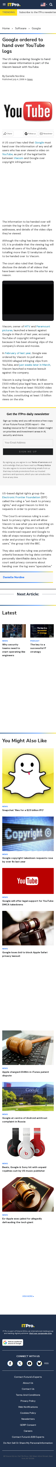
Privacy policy (28, 1400)
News (30, 79)
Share (9, 133)
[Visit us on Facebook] (10, 1363)
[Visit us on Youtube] (29, 1363)
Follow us (32, 133)
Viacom (18, 158)
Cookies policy (28, 1412)
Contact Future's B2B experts (28, 1436)
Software (20, 28)
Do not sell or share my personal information (28, 1442)
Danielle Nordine (15, 76)
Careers (28, 1430)
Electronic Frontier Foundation (21, 497)
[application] (28, 298)
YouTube (7, 154)
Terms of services (40, 462)
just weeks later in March (34, 365)
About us (28, 1382)
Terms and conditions (28, 1394)
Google (36, 28)
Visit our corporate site (40, 1333)
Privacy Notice (44, 465)
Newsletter (47, 133)
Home (6, 28)
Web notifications (28, 1406)
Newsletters (28, 1418)
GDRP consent (28, 1424)
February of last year (18, 353)
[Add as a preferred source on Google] (12, 1342)
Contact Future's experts (28, 1376)
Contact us (28, 1388)
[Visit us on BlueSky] (38, 1363)
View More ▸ (28, 1296)
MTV (27, 326)
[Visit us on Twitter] (19, 1363)
